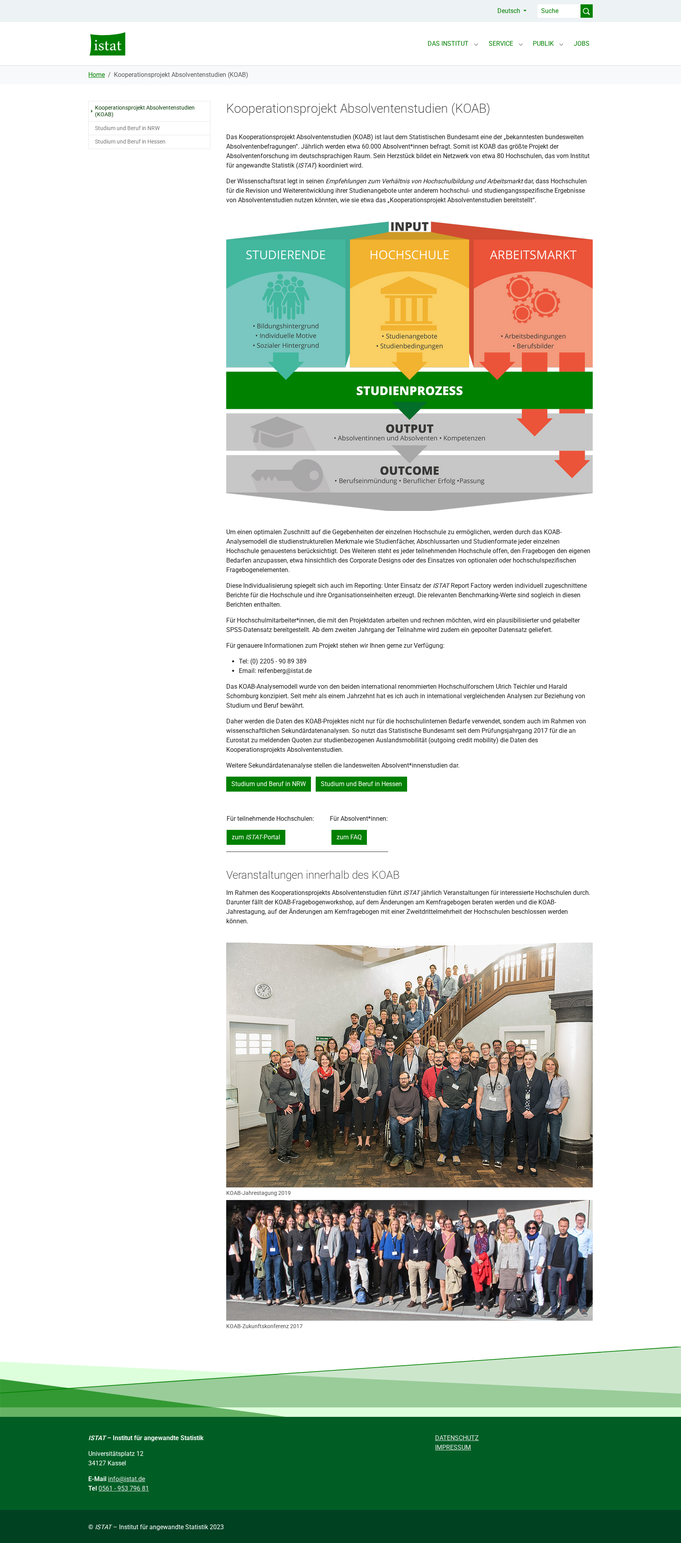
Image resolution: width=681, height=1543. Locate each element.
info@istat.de (126, 1479)
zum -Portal (256, 837)
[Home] (107, 43)
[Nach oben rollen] (663, 1525)
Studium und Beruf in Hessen (361, 784)
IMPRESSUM (453, 1447)
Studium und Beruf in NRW (268, 784)
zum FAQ (349, 837)
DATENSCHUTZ (457, 1438)
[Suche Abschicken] (586, 11)
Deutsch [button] (509, 11)
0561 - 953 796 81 (124, 1488)
